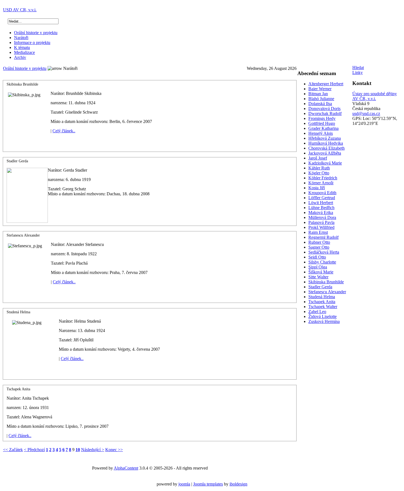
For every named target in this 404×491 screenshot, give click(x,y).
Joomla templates (208, 484)
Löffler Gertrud (321, 197)
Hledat (358, 67)
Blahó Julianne (321, 98)
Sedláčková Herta (323, 252)
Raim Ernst (318, 232)
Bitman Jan (318, 93)
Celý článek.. (63, 130)
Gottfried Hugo (321, 123)
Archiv (20, 57)
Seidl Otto (317, 257)
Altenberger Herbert (325, 83)
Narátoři (21, 37)
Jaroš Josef (317, 158)
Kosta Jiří (316, 187)
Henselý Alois (320, 133)
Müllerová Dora (322, 217)
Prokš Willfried (321, 227)
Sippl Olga (317, 267)
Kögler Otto (318, 173)
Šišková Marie (320, 272)
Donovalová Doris (324, 108)
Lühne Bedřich (321, 207)
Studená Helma (321, 296)
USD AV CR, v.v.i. (20, 9)
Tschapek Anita (321, 301)
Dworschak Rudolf (325, 113)
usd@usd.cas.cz (366, 113)
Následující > (92, 449)
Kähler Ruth (319, 168)
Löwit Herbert (320, 202)
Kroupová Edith (322, 192)
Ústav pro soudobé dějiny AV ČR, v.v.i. (374, 96)
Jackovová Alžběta (324, 153)
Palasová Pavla (321, 222)
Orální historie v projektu (35, 32)
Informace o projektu (32, 42)
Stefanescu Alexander (327, 291)
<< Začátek (13, 449)
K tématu (22, 47)
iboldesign (238, 484)
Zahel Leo (317, 311)
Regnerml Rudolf (323, 237)
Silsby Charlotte (322, 262)
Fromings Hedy (322, 118)
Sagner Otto (318, 247)
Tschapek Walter (322, 306)
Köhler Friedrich (322, 177)
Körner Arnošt (320, 182)
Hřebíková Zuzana (324, 138)
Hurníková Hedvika (325, 143)
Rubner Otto (319, 242)
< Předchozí (34, 449)
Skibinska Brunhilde (326, 281)
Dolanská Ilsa (320, 103)
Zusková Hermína (324, 321)
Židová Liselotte (322, 316)
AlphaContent (126, 468)
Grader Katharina (323, 128)
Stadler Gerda (320, 286)
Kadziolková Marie (325, 163)
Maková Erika (320, 212)
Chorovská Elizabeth (326, 148)
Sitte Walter (318, 277)
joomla (184, 484)
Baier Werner (319, 88)
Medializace (24, 52)
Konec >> (114, 449)
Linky (357, 72)
